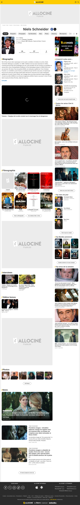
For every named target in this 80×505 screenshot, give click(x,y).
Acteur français (16, 25)
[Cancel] (8, 181)
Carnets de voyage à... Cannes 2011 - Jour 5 (10, 310)
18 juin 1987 (24, 41)
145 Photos (27, 383)
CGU (29, 496)
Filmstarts (57, 486)
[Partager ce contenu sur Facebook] (51, 29)
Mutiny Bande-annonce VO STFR (58, 247)
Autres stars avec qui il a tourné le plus (66, 99)
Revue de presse (69, 496)
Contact (4, 496)
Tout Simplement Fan (8, 209)
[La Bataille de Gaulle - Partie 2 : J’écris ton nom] (34, 201)
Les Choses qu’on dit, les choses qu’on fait (69, 88)
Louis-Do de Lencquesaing (70, 85)
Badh (20, 209)
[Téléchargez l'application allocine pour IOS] (37, 487)
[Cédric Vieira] (59, 79)
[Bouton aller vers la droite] (77, 34)
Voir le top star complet (66, 232)
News (5, 390)
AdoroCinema (70, 488)
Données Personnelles (60, 496)
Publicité (25, 496)
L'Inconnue (46, 189)
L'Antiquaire (66, 92)
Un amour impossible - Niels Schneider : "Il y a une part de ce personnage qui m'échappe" (27, 286)
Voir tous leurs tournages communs (69, 71)
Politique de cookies (39, 496)
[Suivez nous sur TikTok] (19, 487)
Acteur (21, 37)
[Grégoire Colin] (59, 66)
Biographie (7, 59)
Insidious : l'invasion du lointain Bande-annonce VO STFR (74, 247)
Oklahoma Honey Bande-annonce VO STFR (66, 247)
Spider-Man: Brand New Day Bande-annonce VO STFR (66, 257)
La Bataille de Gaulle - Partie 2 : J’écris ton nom (34, 209)
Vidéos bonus (9, 297)
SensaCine (69, 486)
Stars (7, 25)
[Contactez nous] (23, 487)
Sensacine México (64, 490)
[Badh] (21, 201)
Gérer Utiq (45, 497)
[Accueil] (38, 2)
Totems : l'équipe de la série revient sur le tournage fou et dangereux (9, 286)
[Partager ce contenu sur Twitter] (55, 29)
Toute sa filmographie (19, 215)
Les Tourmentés (46, 209)
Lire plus (4, 80)
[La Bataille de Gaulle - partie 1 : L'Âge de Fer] (34, 181)
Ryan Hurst (66, 219)
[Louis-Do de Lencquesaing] (59, 90)
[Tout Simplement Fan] (8, 201)
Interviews (7, 272)
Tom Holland (67, 208)
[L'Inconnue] (46, 181)
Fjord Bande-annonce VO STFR (74, 257)
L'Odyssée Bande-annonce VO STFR (58, 257)
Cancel (8, 189)
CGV (33, 496)
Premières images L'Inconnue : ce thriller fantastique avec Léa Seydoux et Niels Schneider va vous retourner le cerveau (26, 415)
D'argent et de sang (68, 81)
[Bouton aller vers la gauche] (74, 34)
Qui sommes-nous (11, 496)
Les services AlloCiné (36, 497)
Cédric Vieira (67, 74)
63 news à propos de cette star (27, 472)
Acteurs (10, 25)
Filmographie (8, 170)
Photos (5, 369)
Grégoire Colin (67, 61)
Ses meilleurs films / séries (34, 215)
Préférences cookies (49, 496)
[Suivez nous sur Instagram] (14, 487)
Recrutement (19, 496)
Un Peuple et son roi (68, 90)
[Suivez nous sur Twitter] (10, 487)
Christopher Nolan (68, 197)
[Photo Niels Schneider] (6, 375)
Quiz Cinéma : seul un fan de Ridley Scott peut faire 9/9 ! (66, 142)
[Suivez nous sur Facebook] (6, 487)
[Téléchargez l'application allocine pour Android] (42, 487)
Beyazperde (58, 488)
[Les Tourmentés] (46, 201)
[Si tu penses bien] (21, 181)
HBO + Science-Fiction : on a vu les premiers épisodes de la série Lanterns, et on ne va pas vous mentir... (66, 345)
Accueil (3, 25)
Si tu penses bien (20, 189)
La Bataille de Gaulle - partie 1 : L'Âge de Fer (34, 189)
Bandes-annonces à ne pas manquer (66, 262)
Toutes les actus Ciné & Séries (66, 190)
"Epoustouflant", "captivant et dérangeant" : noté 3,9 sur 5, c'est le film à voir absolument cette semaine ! (66, 183)
